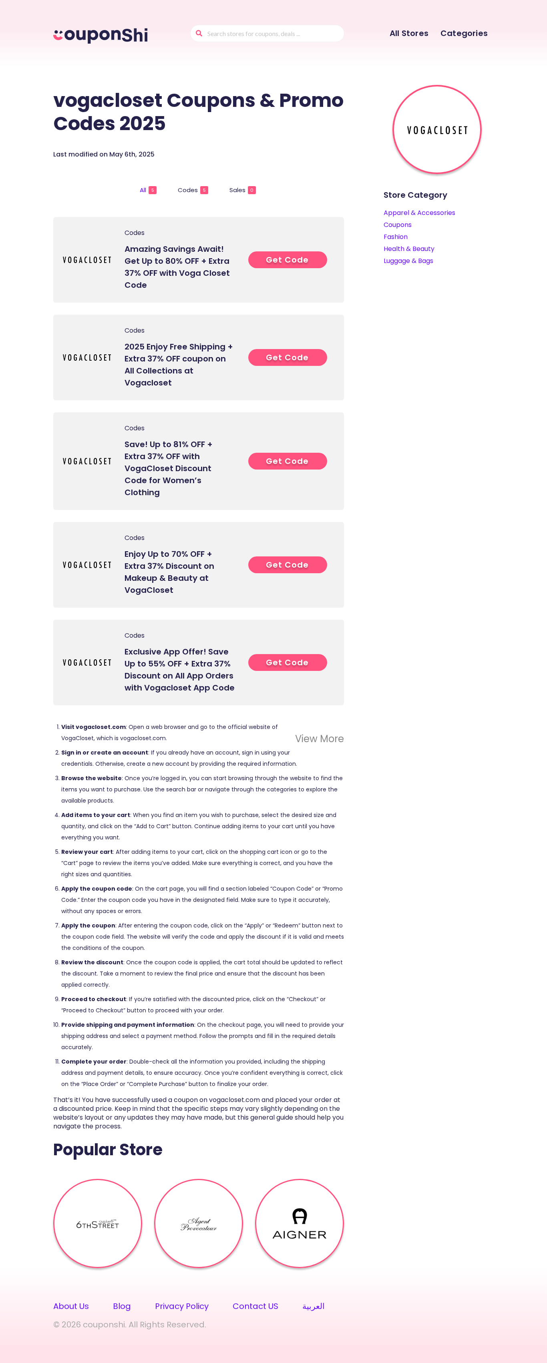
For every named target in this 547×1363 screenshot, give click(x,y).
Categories (464, 33)
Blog (122, 1306)
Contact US (255, 1306)
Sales (241, 190)
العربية (313, 1306)
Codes (192, 190)
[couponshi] (102, 34)
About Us (71, 1306)
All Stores (409, 33)
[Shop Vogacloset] (437, 130)
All (147, 190)
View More (319, 738)
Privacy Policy (182, 1306)
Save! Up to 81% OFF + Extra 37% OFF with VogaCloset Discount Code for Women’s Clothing (169, 468)
